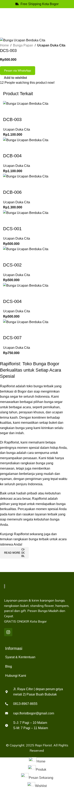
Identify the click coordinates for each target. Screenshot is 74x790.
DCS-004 (12, 301)
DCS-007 (12, 337)
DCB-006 (12, 192)
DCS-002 (12, 264)
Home (4, 45)
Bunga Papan (23, 45)
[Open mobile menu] (69, 16)
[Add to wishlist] (8, 111)
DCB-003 (12, 119)
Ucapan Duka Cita (51, 45)
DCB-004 (12, 155)
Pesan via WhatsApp (17, 70)
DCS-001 (12, 228)
